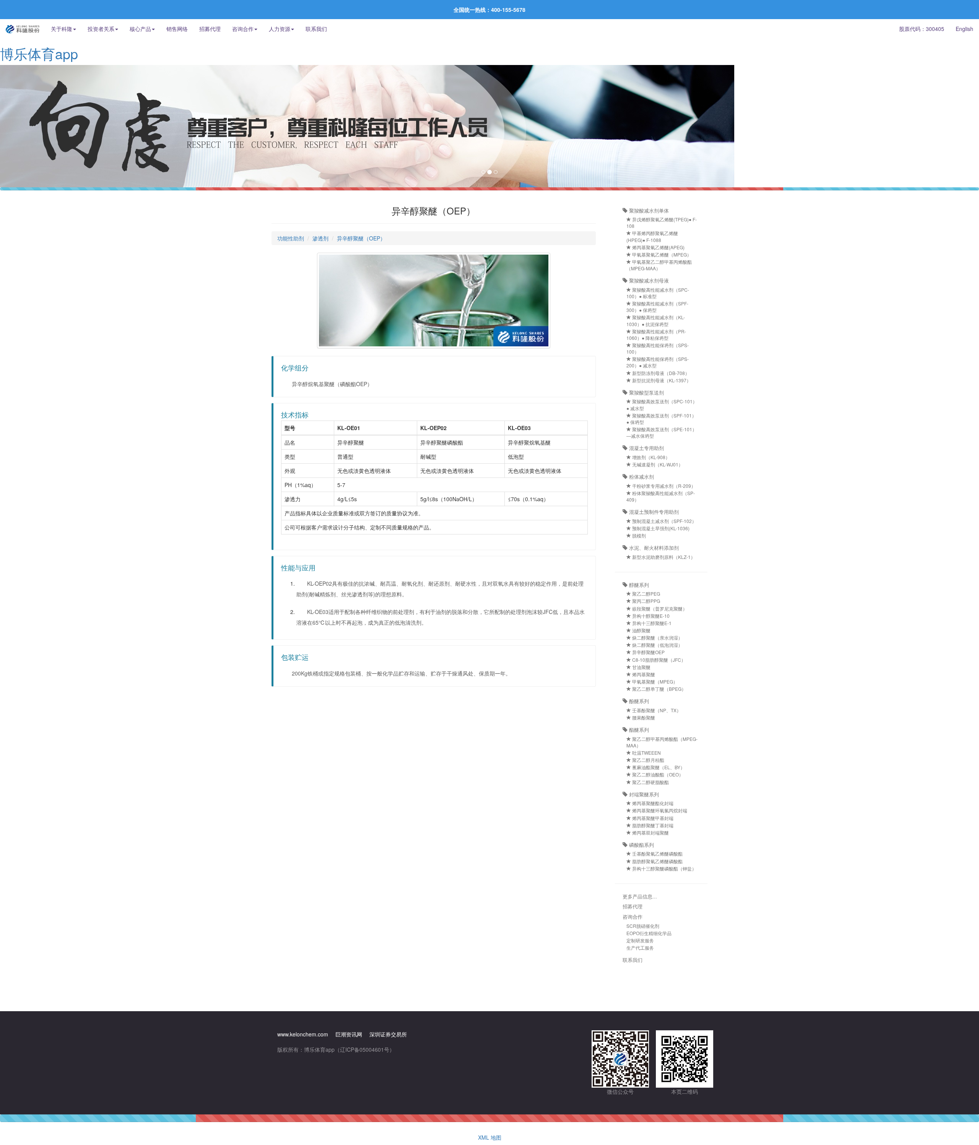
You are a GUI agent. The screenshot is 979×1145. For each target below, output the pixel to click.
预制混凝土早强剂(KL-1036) (660, 528)
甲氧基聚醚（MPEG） (654, 681)
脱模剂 (638, 535)
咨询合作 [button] (243, 28)
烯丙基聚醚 (643, 674)
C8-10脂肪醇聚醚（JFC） (658, 659)
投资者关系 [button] (101, 28)
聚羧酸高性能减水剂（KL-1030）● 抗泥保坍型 (655, 320)
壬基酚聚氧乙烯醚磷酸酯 (657, 853)
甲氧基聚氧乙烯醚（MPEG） (661, 254)
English (964, 28)
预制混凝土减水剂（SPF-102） (663, 521)
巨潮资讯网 (348, 1034)
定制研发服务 (640, 940)
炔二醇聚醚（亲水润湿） (657, 637)
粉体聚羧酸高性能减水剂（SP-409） (660, 496)
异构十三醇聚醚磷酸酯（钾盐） (663, 868)
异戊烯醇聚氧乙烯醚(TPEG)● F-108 (661, 222)
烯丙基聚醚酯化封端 (652, 803)
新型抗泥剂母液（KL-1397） (661, 380)
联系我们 (316, 28)
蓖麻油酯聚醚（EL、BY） (658, 767)
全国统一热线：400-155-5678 (489, 9)
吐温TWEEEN (646, 752)
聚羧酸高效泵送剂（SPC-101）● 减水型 (661, 404)
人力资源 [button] (279, 28)
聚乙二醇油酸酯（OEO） (657, 774)
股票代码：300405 (921, 28)
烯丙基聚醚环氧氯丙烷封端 (659, 810)
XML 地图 (489, 1137)
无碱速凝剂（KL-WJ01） (657, 464)
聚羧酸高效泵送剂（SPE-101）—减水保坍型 (661, 432)
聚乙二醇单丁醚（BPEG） (658, 688)
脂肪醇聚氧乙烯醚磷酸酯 (657, 861)
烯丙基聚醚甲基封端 (652, 818)
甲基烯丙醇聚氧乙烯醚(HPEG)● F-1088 (652, 236)
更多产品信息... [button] (640, 896)
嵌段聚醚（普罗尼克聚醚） (659, 608)
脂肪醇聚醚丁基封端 (652, 825)
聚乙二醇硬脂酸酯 (650, 782)
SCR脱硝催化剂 (642, 925)
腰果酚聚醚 (643, 717)
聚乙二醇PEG (645, 593)
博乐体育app (39, 53)
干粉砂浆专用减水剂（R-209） (663, 485)
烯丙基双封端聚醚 (650, 832)
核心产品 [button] (140, 28)
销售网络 (177, 28)
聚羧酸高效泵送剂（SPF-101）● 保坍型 (661, 418)
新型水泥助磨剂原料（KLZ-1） (663, 557)
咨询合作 (632, 916)
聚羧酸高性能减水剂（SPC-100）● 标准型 (657, 292)
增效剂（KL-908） (650, 457)
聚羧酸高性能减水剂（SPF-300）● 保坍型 (657, 306)
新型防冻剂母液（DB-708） (660, 373)
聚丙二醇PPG (645, 601)
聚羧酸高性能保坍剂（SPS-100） (657, 348)
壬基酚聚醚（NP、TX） (656, 710)
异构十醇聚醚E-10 (650, 615)
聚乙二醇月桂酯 (647, 760)
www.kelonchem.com (302, 1034)
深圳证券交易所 (388, 1034)
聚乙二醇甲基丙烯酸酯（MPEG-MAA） (662, 742)
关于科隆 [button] (61, 28)
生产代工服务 (640, 947)
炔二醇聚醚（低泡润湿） (657, 645)
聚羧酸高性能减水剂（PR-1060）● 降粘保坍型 (656, 334)
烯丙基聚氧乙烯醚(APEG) (658, 247)
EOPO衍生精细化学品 (649, 933)
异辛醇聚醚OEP (648, 652)
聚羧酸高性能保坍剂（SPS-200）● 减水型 (657, 362)
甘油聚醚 (640, 667)
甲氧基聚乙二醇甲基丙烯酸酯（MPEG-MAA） (659, 264)
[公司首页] (22, 28)
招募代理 (210, 28)
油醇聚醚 (640, 630)
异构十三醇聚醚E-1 (651, 623)
